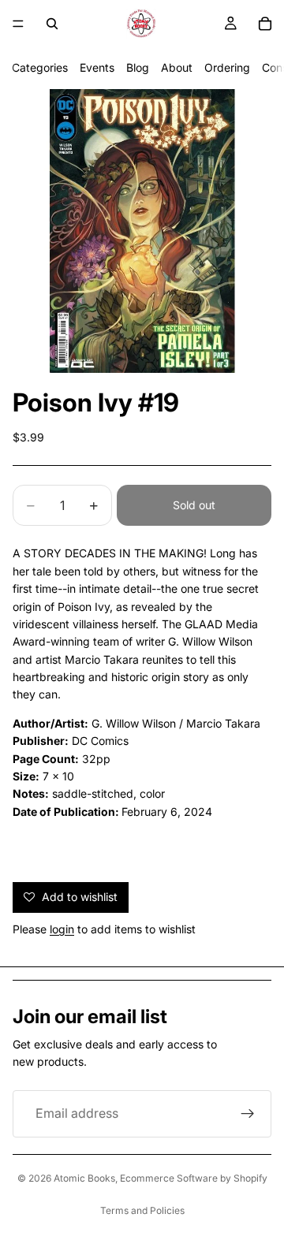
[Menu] (18, 24)
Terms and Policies (142, 1210)
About (176, 67)
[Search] (52, 23)
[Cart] (265, 23)
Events (97, 67)
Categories (40, 67)
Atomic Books (84, 1178)
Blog (137, 67)
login (62, 929)
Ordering (227, 67)
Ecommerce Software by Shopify (193, 1178)
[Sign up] (247, 1113)
